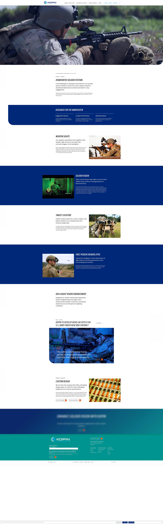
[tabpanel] (81, 35)
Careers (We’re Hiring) (93, 452)
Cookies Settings (119, 522)
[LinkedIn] (114, 462)
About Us (91, 449)
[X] (111, 462)
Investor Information (110, 449)
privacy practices (70, 454)
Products (99, 452)
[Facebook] (113, 462)
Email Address (53, 447)
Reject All (125, 522)
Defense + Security (66, 73)
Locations (109, 452)
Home (56, 73)
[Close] (162, 522)
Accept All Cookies (131, 522)
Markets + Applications (60, 73)
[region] (81, 522)
